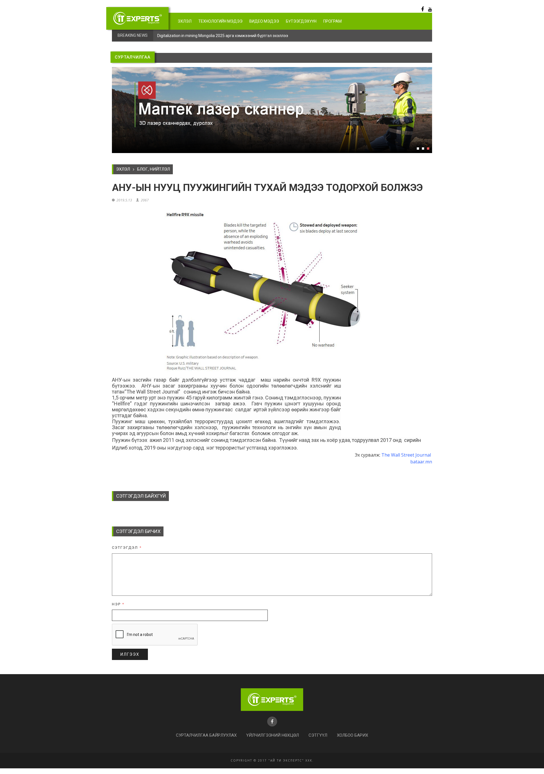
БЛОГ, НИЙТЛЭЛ (153, 169)
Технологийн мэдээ (220, 21)
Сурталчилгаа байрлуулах (206, 735)
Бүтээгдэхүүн (301, 21)
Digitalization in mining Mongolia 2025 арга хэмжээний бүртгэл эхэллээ (222, 35)
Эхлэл (185, 21)
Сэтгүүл (318, 735)
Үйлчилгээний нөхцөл (272, 735)
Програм (332, 21)
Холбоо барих (352, 735)
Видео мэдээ (264, 21)
